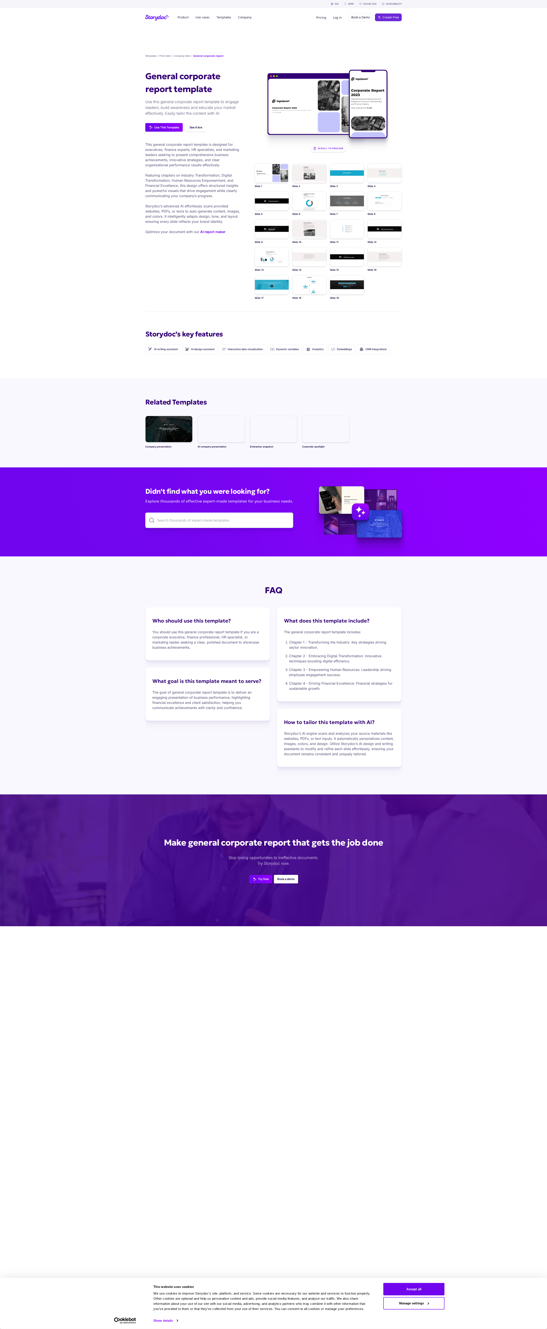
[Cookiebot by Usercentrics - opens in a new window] (125, 1320)
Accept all (413, 1289)
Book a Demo (360, 17)
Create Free (390, 17)
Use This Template (166, 127)
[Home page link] (157, 17)
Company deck (182, 55)
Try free (263, 879)
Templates (150, 55)
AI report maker (212, 232)
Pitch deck (165, 55)
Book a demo (286, 879)
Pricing (321, 17)
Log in (337, 17)
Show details (163, 1320)
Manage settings (411, 1303)
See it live (196, 127)
